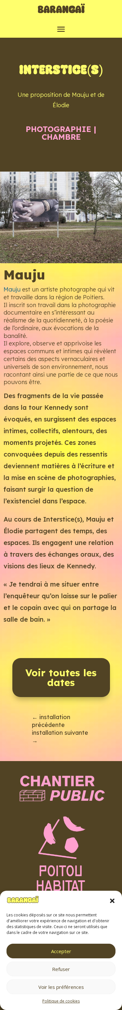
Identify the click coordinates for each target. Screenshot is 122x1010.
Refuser (61, 969)
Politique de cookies (61, 1001)
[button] (112, 901)
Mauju (12, 289)
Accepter (61, 951)
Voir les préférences (61, 987)
